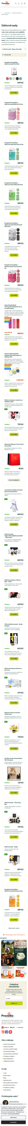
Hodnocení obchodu (9, 1044)
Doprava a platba (8, 1046)
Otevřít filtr (7, 55)
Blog (4, 1078)
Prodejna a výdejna (8, 1056)
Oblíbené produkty (8, 1061)
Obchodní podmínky (13, 1113)
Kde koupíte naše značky (10, 1082)
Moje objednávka (8, 1058)
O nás (5, 1073)
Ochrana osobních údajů (10, 1049)
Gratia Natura (7, 1090)
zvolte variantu (14, 480)
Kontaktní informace (9, 1085)
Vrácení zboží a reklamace (10, 1054)
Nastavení (13, 1117)
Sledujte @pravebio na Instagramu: (15, 934)
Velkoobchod (7, 1080)
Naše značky (7, 1075)
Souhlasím (13, 1122)
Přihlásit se (14, 1003)
